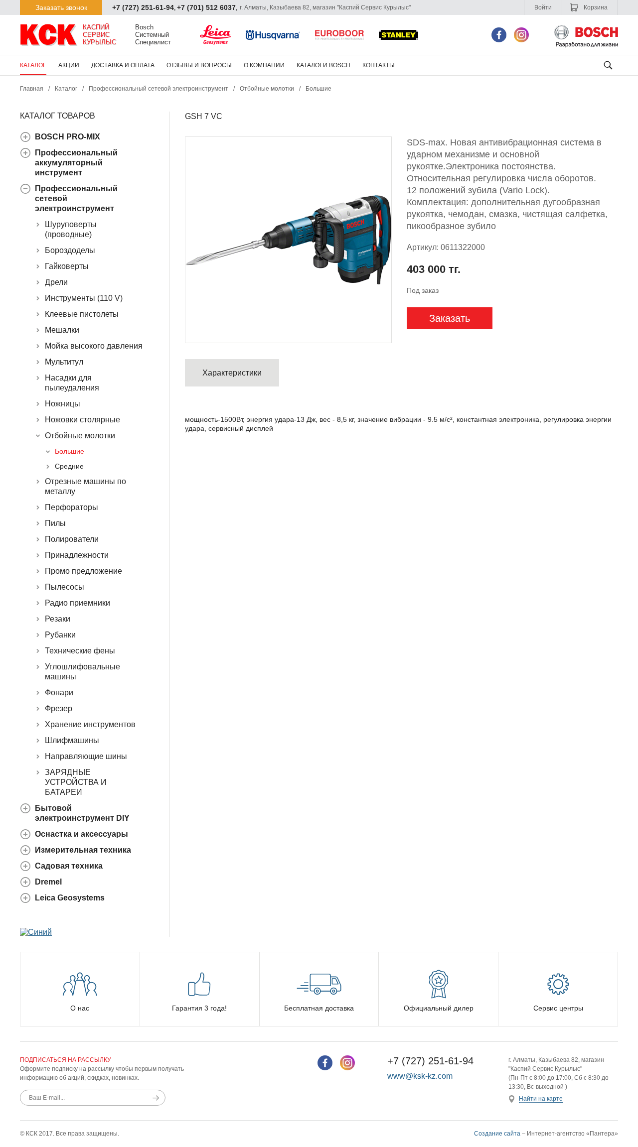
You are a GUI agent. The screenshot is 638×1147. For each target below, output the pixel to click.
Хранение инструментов (90, 724)
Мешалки (62, 330)
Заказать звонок (61, 7)
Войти (543, 7)
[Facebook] (498, 34)
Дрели (56, 282)
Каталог (33, 65)
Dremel (48, 882)
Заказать (449, 318)
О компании (264, 65)
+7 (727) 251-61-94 (143, 7)
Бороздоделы (70, 250)
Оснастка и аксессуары (81, 834)
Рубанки (60, 635)
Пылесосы (64, 587)
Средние (69, 466)
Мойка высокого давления (94, 346)
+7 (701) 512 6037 (206, 7)
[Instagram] (521, 34)
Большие (318, 89)
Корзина (595, 7)
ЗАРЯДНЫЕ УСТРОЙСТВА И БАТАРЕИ (76, 782)
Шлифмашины (72, 740)
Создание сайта (497, 1133)
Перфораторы (71, 507)
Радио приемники (77, 603)
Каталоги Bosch (323, 65)
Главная (31, 89)
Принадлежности (77, 555)
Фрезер (58, 708)
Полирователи (72, 539)
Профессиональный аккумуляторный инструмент (76, 162)
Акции (68, 65)
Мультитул (64, 362)
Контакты (378, 65)
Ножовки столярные (82, 419)
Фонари (59, 692)
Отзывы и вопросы (199, 65)
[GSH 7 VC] (288, 240)
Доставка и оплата (123, 65)
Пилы (55, 523)
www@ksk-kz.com (420, 1076)
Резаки (57, 619)
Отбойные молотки (267, 89)
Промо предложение (83, 571)
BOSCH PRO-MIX (67, 136)
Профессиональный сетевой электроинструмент (158, 89)
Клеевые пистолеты (82, 314)
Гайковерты (67, 266)
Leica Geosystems (70, 897)
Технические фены (80, 650)
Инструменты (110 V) (84, 298)
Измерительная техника (83, 850)
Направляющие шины (86, 756)
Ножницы (62, 403)
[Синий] (36, 932)
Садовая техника (69, 866)
